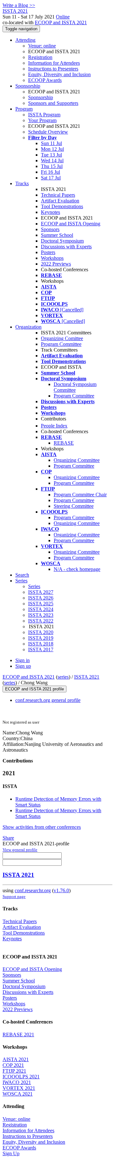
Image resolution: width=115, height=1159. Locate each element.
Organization (28, 327)
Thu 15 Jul (52, 166)
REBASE (64, 443)
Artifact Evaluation (60, 200)
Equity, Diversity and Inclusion (59, 74)
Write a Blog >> (19, 5)
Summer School (57, 235)
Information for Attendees (54, 63)
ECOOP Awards (45, 80)
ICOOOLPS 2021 (21, 1076)
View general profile (20, 849)
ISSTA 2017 (40, 649)
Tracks (22, 183)
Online (63, 16)
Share (8, 838)
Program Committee (61, 344)
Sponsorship (27, 86)
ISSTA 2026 (40, 598)
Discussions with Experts (66, 246)
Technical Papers (58, 195)
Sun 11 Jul (51, 143)
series (63, 677)
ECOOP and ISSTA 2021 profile (34, 689)
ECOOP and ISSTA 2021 (61, 22)
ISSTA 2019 (40, 638)
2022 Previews (56, 263)
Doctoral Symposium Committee (75, 387)
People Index (54, 425)
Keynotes (50, 212)
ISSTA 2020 (40, 632)
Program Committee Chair (80, 494)
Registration (40, 57)
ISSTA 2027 (40, 592)
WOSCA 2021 (18, 1094)
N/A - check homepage (77, 569)
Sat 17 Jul (51, 177)
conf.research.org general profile (47, 700)
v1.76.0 (61, 890)
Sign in (22, 660)
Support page (14, 896)
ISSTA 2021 (86, 677)
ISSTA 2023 (40, 615)
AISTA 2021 (16, 1059)
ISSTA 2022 (40, 620)
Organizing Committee (77, 460)
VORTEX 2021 (19, 1088)
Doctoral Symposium (62, 241)
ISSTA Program (44, 114)
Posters (48, 252)
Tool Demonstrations (62, 206)
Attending (25, 40)
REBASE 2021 (18, 1034)
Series (34, 586)
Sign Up (11, 1153)
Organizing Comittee (62, 338)
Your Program (42, 120)
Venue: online (42, 45)
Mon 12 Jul (52, 149)
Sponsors (50, 229)
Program (24, 109)
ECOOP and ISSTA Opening (70, 223)
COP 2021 (13, 1065)
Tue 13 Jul (51, 154)
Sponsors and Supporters (53, 103)
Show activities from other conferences (42, 827)
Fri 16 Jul (50, 172)
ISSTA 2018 (40, 643)
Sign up (23, 666)
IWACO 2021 (17, 1082)
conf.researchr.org (33, 890)
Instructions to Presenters (53, 68)
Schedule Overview (48, 132)
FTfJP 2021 (14, 1071)
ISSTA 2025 (40, 603)
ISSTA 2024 (40, 609)
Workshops (52, 258)
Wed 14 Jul (52, 160)
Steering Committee (74, 506)
